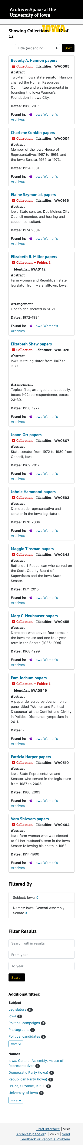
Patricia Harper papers (31, 756)
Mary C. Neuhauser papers (34, 616)
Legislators (20, 1009)
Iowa (14, 1016)
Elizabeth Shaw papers (31, 344)
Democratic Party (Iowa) (31, 1072)
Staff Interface (48, 1129)
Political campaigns (26, 1023)
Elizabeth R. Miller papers (34, 256)
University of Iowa (25, 1093)
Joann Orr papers (26, 434)
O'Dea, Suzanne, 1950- (29, 1086)
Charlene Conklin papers (33, 132)
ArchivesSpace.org (31, 1134)
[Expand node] (78, 22)
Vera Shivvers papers (30, 819)
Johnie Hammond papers (33, 491)
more (14, 1044)
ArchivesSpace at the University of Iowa (33, 12)
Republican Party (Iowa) (30, 1079)
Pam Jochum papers (29, 678)
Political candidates (26, 1036)
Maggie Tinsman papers (32, 548)
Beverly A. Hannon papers (34, 60)
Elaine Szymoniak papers (33, 194)
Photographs (21, 1029)
